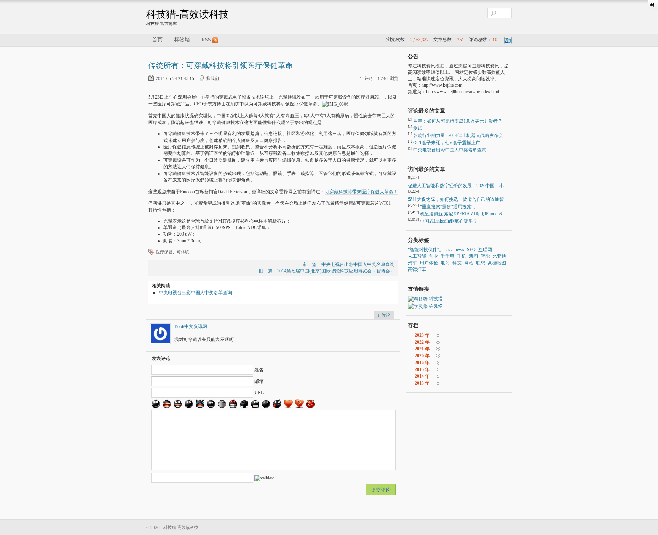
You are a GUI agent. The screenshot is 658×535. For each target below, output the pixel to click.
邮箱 (259, 381)
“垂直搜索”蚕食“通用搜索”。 (449, 206)
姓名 (259, 370)
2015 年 (422, 369)
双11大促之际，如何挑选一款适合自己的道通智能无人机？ (467, 199)
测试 (417, 128)
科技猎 (435, 298)
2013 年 (422, 383)
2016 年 (422, 362)
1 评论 (367, 78)
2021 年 (422, 349)
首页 (157, 40)
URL (259, 392)
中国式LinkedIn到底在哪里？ (449, 221)
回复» (343, 326)
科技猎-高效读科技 (187, 14)
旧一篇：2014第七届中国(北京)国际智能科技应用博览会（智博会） (326, 271)
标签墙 (182, 40)
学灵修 (435, 306)
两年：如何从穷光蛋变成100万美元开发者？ (457, 121)
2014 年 (422, 376)
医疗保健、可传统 (172, 252)
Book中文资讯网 (190, 326)
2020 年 (422, 355)
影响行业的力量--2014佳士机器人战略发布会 (458, 135)
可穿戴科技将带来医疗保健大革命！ (361, 191)
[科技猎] (418, 298)
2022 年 (422, 342)
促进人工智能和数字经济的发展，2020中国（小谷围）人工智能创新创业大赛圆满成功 (494, 185)
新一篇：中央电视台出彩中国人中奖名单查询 (348, 264)
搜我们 (212, 78)
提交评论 (381, 490)
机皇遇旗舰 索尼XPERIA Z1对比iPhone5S (461, 214)
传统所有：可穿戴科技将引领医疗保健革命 (220, 65)
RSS (206, 40)
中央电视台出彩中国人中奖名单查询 (195, 292)
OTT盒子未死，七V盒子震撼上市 (446, 142)
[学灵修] (418, 306)
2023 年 (422, 335)
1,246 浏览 (387, 78)
